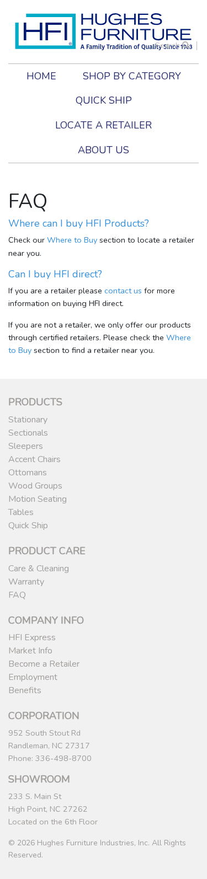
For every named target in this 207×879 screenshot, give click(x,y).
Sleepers (25, 446)
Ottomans (27, 473)
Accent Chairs (34, 459)
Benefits (24, 690)
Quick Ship (104, 100)
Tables (21, 512)
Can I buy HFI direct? (55, 274)
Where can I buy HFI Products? (78, 223)
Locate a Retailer (103, 125)
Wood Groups (35, 486)
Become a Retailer (43, 664)
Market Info (30, 651)
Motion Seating (37, 499)
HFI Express (32, 637)
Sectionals (28, 433)
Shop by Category (132, 76)
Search (168, 45)
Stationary (27, 420)
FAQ (17, 595)
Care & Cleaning (38, 568)
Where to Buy (72, 239)
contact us (123, 290)
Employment (32, 677)
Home (41, 76)
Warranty (26, 582)
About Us (103, 150)
